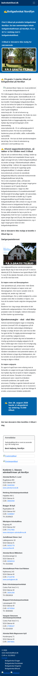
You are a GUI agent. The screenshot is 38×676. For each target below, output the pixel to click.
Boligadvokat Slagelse (13, 666)
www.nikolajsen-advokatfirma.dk (14, 532)
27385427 (10, 626)
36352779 (10, 545)
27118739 (10, 577)
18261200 (10, 593)
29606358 (10, 501)
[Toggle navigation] (34, 3)
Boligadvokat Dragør (12, 661)
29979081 (10, 642)
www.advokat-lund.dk (10, 488)
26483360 (10, 485)
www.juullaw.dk (8, 548)
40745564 (10, 608)
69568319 (10, 561)
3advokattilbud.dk (9, 3)
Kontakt (4, 658)
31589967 (10, 514)
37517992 (10, 530)
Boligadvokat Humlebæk (14, 663)
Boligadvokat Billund (12, 668)
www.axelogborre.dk (10, 579)
